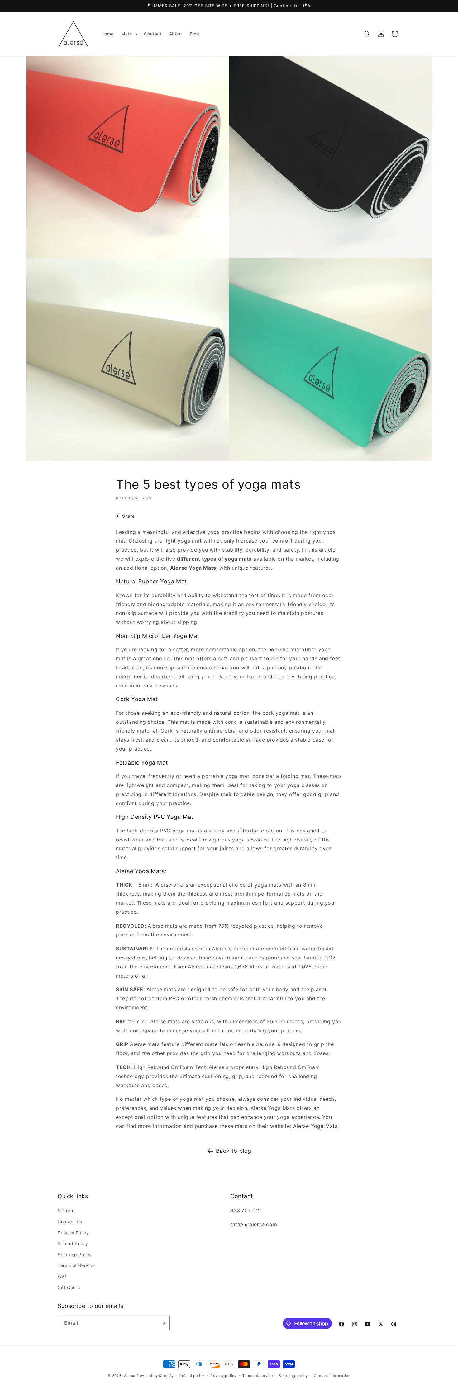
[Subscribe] (162, 1323)
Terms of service (257, 1375)
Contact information (332, 1375)
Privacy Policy (73, 1232)
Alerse (129, 1376)
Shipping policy (293, 1375)
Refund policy (191, 1375)
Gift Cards (69, 1287)
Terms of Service (76, 1265)
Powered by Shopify (155, 1376)
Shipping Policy (75, 1254)
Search (65, 1210)
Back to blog (233, 1150)
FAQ (62, 1276)
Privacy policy (223, 1375)
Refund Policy (73, 1243)
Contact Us (70, 1221)
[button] (128, 33)
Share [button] (128, 516)
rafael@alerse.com (253, 1225)
